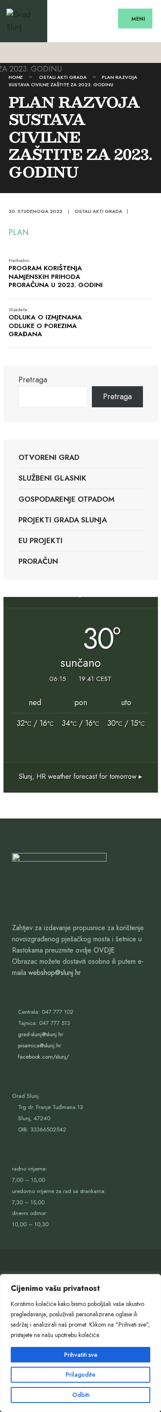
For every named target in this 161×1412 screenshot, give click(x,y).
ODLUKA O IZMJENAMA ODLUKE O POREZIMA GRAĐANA (45, 322)
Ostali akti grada (63, 77)
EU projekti (40, 540)
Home (16, 77)
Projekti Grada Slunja (62, 520)
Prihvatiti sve (80, 1354)
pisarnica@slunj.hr (39, 1045)
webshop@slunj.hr (54, 973)
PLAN (19, 232)
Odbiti (80, 1394)
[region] (80, 1343)
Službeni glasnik (52, 478)
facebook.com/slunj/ (43, 1057)
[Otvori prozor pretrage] (147, 52)
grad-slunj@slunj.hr (40, 1034)
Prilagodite (80, 1374)
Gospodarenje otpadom (66, 499)
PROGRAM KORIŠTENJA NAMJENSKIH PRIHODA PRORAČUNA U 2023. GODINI (56, 273)
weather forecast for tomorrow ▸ (80, 776)
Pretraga (32, 379)
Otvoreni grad (48, 457)
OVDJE (104, 950)
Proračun (38, 561)
